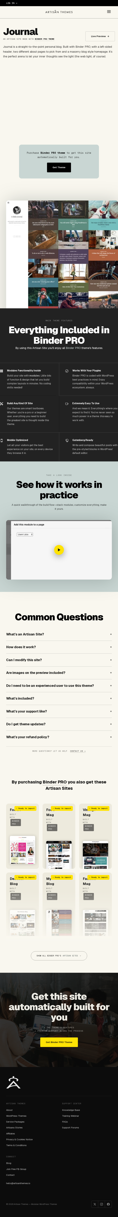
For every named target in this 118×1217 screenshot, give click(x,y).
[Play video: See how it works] (59, 550)
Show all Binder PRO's (57, 956)
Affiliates (10, 1133)
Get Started (25, 3)
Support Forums (70, 1127)
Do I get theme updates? (25, 724)
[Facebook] (108, 1204)
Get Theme (59, 167)
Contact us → (78, 751)
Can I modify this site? (24, 660)
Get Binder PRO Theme (59, 1042)
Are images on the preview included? (35, 673)
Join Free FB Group (16, 1169)
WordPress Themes (16, 1115)
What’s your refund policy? (27, 737)
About (9, 1110)
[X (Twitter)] (94, 1204)
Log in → (11, 3)
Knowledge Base (71, 1110)
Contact (10, 1174)
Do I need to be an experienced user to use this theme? (50, 685)
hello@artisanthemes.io (18, 1183)
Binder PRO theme (44, 39)
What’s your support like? (26, 711)
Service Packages (15, 1121)
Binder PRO (73, 348)
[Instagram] (101, 1204)
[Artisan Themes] (59, 11)
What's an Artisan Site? (25, 634)
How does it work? (21, 647)
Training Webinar (70, 1115)
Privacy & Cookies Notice (19, 1139)
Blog (8, 1163)
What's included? (20, 698)
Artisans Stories (14, 1127)
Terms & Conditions (16, 1145)
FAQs (65, 1121)
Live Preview (100, 36)
